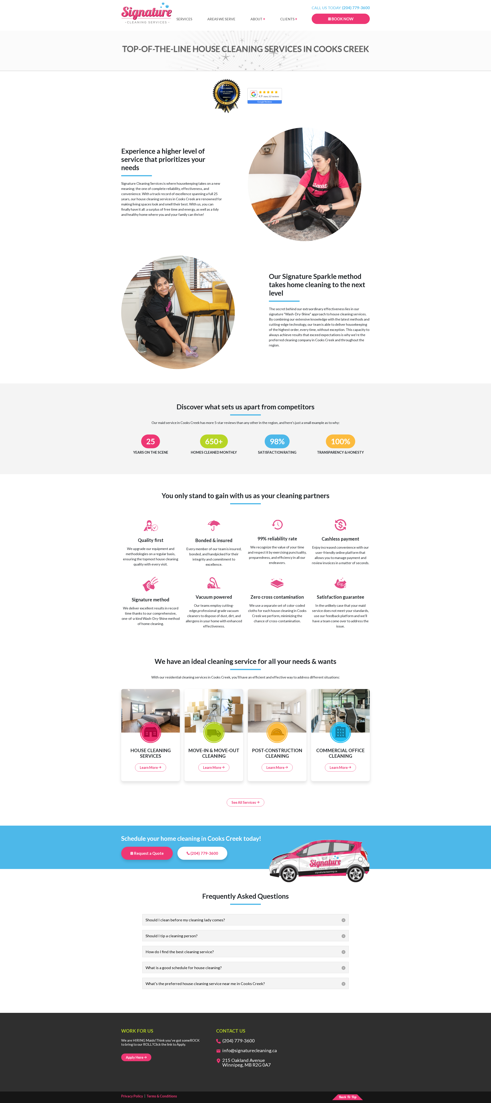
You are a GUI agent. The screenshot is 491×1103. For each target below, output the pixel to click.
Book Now (342, 18)
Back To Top (348, 1097)
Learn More (149, 767)
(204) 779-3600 (204, 853)
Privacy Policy (132, 1096)
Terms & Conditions (162, 1096)
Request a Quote (148, 853)
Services (184, 19)
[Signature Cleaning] (146, 13)
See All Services (244, 802)
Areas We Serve (221, 19)
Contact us (230, 1031)
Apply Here (135, 1057)
